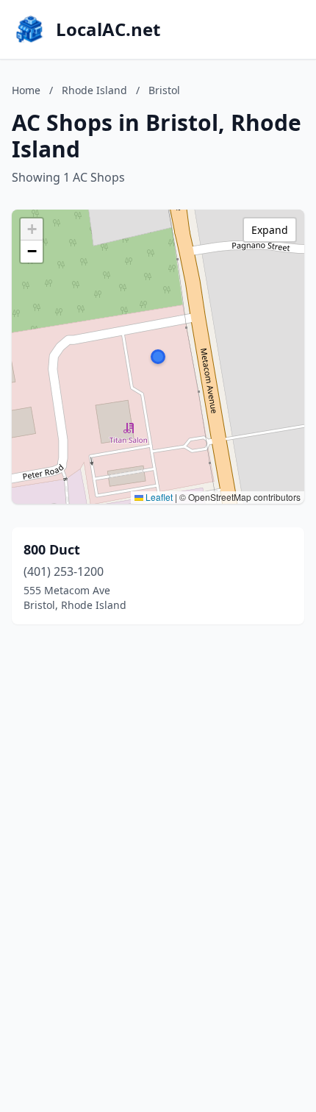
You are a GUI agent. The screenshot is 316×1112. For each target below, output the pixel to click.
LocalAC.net (108, 29)
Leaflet (158, 497)
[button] (158, 356)
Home (26, 90)
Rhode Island (94, 90)
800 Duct (52, 549)
